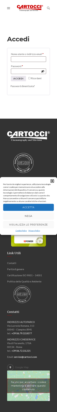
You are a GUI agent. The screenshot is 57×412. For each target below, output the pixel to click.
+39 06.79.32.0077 (22, 333)
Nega (28, 215)
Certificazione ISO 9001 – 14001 (24, 275)
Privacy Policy (34, 230)
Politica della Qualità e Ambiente (24, 281)
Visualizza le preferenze (28, 224)
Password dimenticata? (22, 86)
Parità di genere (15, 269)
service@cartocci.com (25, 356)
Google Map (22, 367)
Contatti (11, 263)
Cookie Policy (21, 230)
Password (22, 66)
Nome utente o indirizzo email (28, 53)
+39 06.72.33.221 (21, 350)
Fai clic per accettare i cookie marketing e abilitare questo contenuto (28, 386)
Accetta (28, 207)
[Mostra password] (42, 71)
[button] (52, 181)
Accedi (18, 78)
